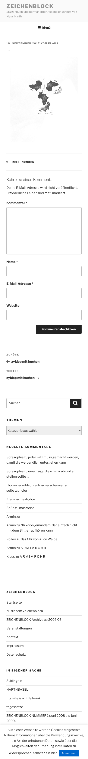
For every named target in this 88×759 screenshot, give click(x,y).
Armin (11, 517)
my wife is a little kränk (23, 698)
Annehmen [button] (69, 753)
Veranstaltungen (19, 628)
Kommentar (16, 203)
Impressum (15, 646)
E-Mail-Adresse (19, 284)
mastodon (27, 499)
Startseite (14, 602)
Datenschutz (16, 654)
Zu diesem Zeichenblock (24, 611)
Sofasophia (14, 457)
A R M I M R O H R (33, 548)
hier (54, 753)
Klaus (53, 43)
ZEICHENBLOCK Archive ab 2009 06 (34, 620)
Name (12, 262)
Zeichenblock (30, 6)
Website (12, 306)
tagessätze (14, 707)
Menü (46, 27)
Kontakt (12, 637)
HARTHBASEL (17, 689)
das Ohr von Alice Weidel (39, 539)
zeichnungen (23, 162)
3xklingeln (14, 681)
